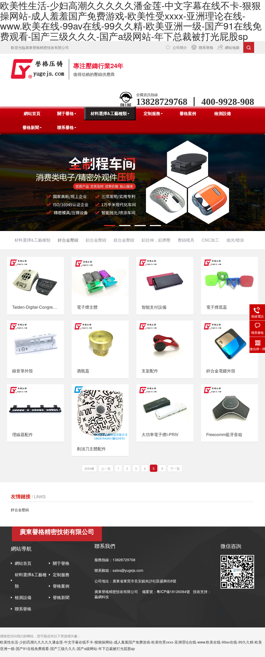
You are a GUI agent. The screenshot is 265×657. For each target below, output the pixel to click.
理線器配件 (22, 434)
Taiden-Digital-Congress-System (35, 307)
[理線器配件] (35, 405)
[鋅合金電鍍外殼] (229, 342)
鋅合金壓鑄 (68, 240)
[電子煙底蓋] (229, 278)
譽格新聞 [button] (31, 127)
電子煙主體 (87, 307)
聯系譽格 (206, 47)
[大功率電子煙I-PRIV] (164, 405)
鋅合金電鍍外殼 (220, 371)
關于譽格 (61, 563)
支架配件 (150, 371)
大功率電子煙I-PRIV (160, 434)
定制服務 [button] (152, 113)
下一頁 (175, 468)
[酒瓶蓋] (100, 342)
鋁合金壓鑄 (96, 240)
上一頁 (106, 468)
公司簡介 (180, 47)
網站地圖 (232, 47)
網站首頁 (32, 113)
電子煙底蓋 (216, 307)
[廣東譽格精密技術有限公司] (37, 69)
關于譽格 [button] (65, 113)
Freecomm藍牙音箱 (224, 434)
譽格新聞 (61, 597)
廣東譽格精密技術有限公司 (116, 591)
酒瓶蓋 (83, 371)
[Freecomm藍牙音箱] (229, 405)
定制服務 (61, 574)
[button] (109, 225)
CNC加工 (210, 240)
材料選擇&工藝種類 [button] (109, 113)
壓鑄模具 (186, 240)
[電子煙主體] (100, 278)
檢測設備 (222, 113)
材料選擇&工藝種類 (32, 240)
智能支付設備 (154, 307)
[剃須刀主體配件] (100, 412)
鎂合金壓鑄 (124, 240)
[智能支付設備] (164, 278)
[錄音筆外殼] (35, 342)
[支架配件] (164, 342)
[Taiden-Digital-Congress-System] (35, 278)
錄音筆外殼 (22, 371)
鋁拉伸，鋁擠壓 (156, 240)
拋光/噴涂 (235, 240)
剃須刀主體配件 (91, 448)
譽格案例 (188, 113)
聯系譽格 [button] (65, 127)
